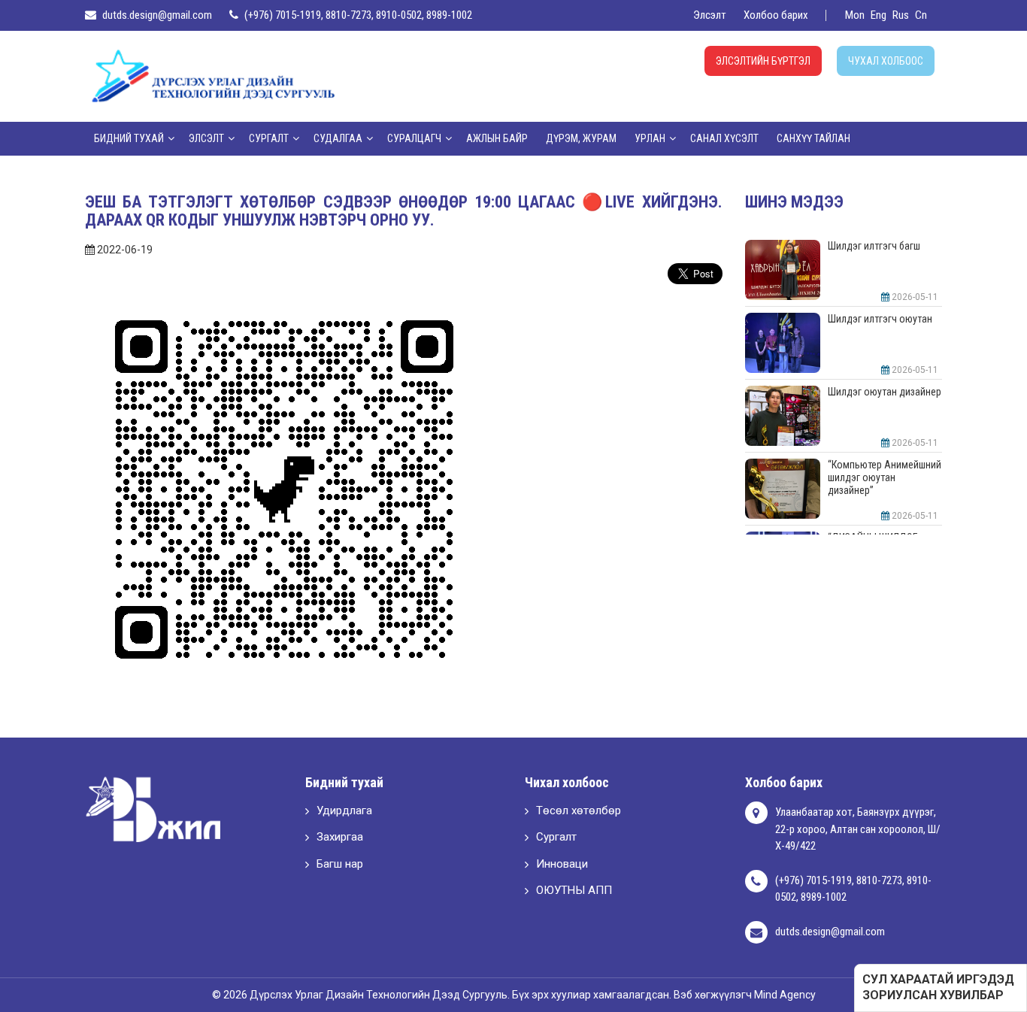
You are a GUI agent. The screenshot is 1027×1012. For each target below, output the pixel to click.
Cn (921, 15)
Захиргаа (340, 837)
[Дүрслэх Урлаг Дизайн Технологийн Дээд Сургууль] (213, 75)
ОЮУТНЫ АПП (574, 890)
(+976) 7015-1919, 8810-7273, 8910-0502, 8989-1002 (358, 15)
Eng (878, 15)
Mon (855, 15)
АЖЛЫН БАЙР (497, 138)
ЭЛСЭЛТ (206, 138)
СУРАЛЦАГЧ (414, 138)
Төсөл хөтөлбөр (578, 810)
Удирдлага (344, 810)
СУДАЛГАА (338, 138)
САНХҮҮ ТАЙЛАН (813, 138)
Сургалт (556, 837)
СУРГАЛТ (269, 138)
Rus (900, 15)
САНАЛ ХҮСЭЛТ (724, 138)
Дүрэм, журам (581, 138)
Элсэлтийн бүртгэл (763, 61)
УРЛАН (650, 138)
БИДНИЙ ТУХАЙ (129, 138)
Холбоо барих (776, 15)
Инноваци (562, 864)
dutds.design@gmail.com (157, 15)
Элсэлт (709, 15)
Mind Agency (785, 995)
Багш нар (340, 864)
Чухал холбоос (885, 61)
